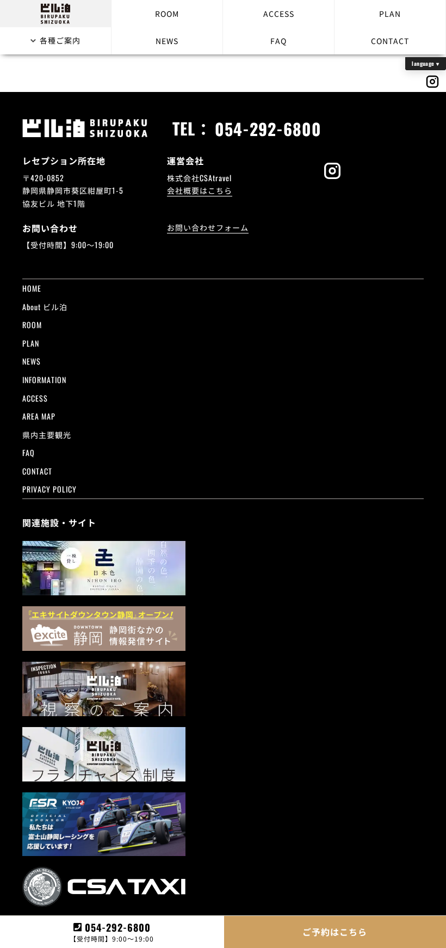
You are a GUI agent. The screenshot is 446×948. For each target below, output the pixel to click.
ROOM (167, 13)
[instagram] (332, 171)
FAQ (278, 40)
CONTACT (390, 40)
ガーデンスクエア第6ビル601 (193, 312)
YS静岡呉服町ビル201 (316, 338)
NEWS (167, 40)
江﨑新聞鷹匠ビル (172, 338)
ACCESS (278, 13)
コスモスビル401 (308, 312)
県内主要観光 (46, 434)
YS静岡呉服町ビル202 (179, 350)
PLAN (390, 13)
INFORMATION (44, 379)
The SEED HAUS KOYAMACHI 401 (193, 299)
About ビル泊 (44, 306)
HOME (31, 288)
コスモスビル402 (171, 325)
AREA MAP (38, 416)
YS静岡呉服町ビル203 (316, 350)
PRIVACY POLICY (49, 489)
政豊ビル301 (300, 325)
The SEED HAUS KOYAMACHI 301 (330, 299)
